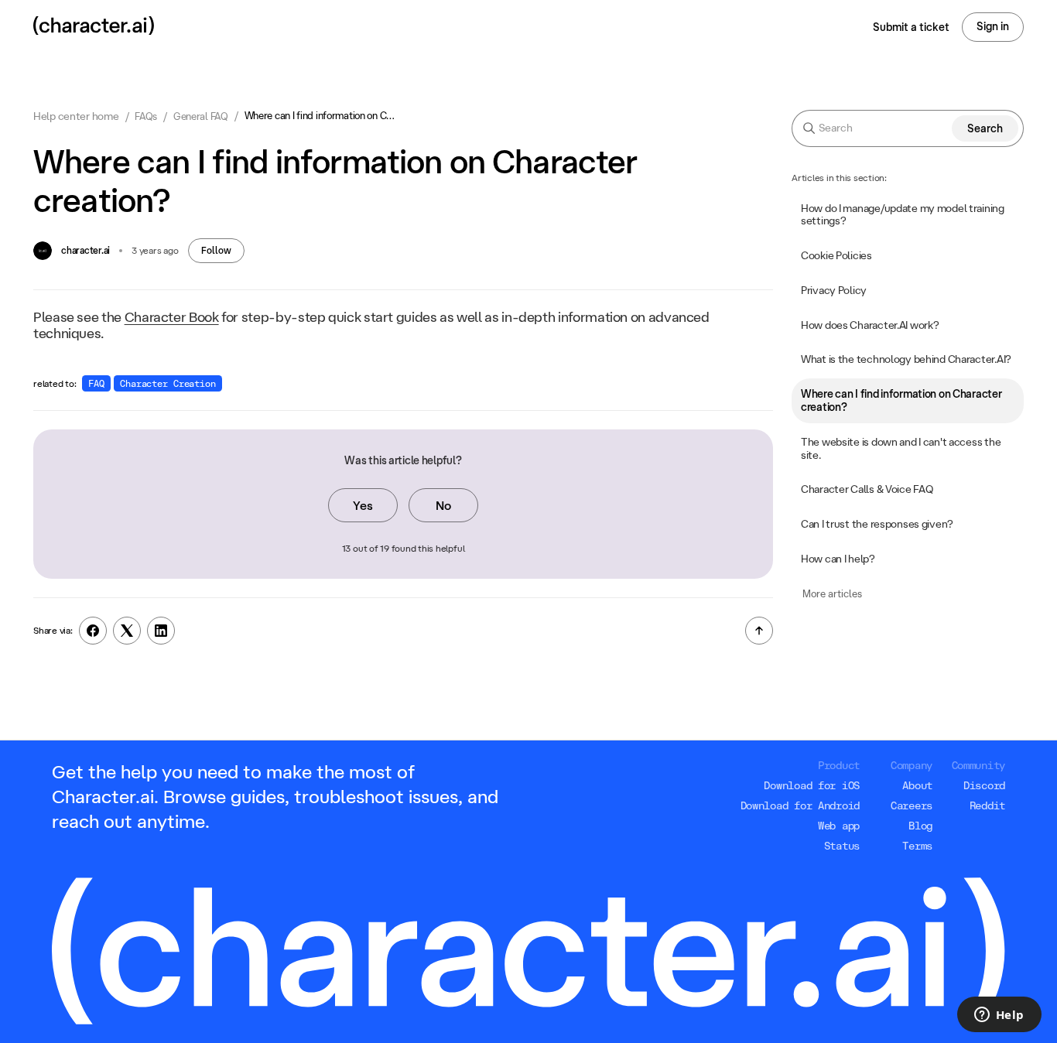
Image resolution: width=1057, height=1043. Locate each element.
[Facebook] (93, 631)
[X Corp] (127, 631)
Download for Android (800, 805)
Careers (911, 805)
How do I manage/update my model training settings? (902, 214)
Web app (839, 825)
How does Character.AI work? (870, 325)
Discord (984, 785)
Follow (216, 250)
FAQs (146, 116)
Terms (917, 846)
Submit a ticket (911, 27)
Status (842, 846)
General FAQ (200, 116)
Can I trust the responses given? (877, 524)
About (917, 785)
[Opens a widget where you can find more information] (999, 1016)
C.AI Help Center (76, 116)
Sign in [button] (993, 26)
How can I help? (838, 559)
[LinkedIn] (161, 631)
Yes (363, 505)
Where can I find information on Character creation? (901, 401)
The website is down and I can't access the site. (901, 448)
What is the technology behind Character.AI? (906, 360)
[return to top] (759, 631)
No (443, 505)
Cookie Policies (836, 256)
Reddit (987, 805)
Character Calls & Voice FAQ (866, 490)
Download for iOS (812, 785)
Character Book (172, 316)
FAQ (96, 383)
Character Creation (168, 383)
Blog (920, 825)
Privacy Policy (834, 290)
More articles (832, 593)
